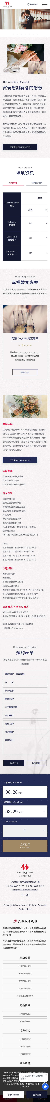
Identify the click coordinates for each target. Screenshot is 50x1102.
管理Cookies (13, 1094)
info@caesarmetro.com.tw (25, 890)
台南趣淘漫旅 (25, 1046)
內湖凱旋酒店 (25, 1021)
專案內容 (25, 372)
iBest (29, 909)
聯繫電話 (9, 690)
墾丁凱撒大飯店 (25, 981)
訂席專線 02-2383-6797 (20, 147)
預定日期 (9, 715)
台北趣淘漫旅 (25, 1039)
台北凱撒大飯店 (25, 966)
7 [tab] (37, 34)
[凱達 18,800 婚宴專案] (25, 319)
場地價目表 (37, 182)
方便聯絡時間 (11, 707)
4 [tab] (25, 34)
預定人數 (9, 723)
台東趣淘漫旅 (25, 1054)
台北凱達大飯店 (25, 988)
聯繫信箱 (9, 698)
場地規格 (13, 182)
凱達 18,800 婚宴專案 (25, 338)
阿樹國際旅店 (25, 1014)
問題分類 (9, 674)
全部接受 (37, 1094)
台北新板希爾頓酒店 (25, 996)
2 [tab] (17, 34)
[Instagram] (27, 895)
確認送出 (14, 763)
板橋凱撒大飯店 (25, 973)
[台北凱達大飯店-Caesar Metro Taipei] (25, 870)
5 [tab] (29, 34)
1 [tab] (13, 34)
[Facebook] (22, 895)
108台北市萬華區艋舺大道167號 (25, 881)
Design (22, 909)
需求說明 (9, 740)
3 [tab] (21, 34)
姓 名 (9, 682)
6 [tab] (33, 34)
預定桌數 (9, 732)
